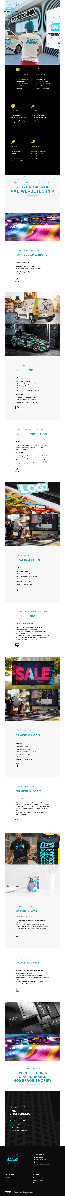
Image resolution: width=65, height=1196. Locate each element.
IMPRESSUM (8, 1177)
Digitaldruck (41, 75)
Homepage (35, 147)
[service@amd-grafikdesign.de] (10, 1131)
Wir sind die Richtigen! (32, 227)
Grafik (14, 147)
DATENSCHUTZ (9, 1179)
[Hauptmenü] (59, 9)
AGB (6, 1181)
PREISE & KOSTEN (38, 1181)
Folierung (15, 111)
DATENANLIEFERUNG (39, 1177)
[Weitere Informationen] (56, 9)
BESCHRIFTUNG (37, 111)
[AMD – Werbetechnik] (11, 8)
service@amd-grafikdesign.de (20, 1130)
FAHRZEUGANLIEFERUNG (40, 1179)
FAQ (34, 1182)
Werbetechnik (22, 75)
